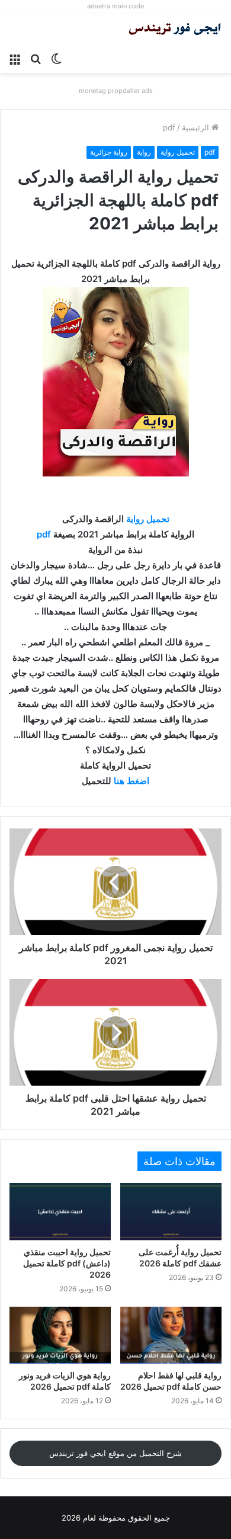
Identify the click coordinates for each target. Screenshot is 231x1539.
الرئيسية (196, 127)
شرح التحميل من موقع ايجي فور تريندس (115, 1453)
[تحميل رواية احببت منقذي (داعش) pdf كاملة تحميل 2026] (60, 1211)
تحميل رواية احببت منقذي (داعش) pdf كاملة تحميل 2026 (67, 1263)
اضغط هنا (131, 780)
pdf (169, 127)
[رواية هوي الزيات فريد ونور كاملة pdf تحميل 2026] (60, 1335)
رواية (144, 152)
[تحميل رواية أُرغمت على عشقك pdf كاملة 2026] (171, 1211)
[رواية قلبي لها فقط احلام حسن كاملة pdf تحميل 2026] (171, 1335)
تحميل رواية (178, 152)
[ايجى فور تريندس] (174, 30)
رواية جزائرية (108, 152)
